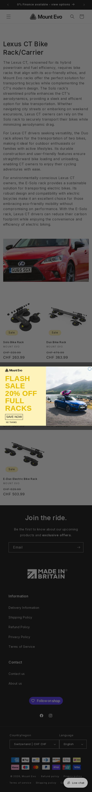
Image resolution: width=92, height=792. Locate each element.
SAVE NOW (14, 416)
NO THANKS (11, 422)
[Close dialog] (89, 368)
